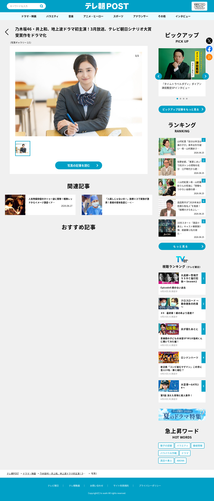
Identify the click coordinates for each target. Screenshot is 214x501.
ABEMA (180, 460)
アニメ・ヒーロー (93, 16)
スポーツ (118, 16)
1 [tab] (177, 98)
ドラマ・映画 (28, 16)
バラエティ (52, 16)
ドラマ (184, 453)
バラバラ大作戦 (168, 453)
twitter (209, 41)
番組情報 (197, 445)
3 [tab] (183, 98)
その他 (162, 16)
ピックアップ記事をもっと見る (180, 109)
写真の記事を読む (78, 165)
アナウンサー (140, 16)
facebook (209, 49)
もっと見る (180, 246)
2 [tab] (180, 98)
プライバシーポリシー (150, 485)
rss (209, 57)
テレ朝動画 (74, 485)
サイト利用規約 (121, 485)
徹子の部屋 (166, 445)
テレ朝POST (107, 6)
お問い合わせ (96, 485)
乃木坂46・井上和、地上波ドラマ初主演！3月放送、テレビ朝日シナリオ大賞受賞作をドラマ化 (65, 473)
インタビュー (183, 16)
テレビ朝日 (53, 485)
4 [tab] (187, 98)
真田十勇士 (166, 460)
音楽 (70, 16)
